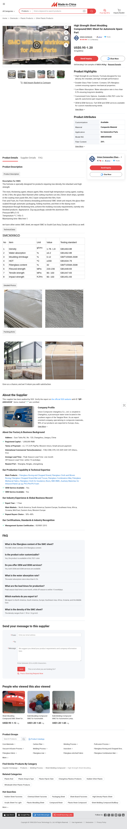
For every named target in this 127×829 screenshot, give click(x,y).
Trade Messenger (42, 815)
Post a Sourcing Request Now (30, 673)
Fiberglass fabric (8, 753)
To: (15, 642)
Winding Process (70, 744)
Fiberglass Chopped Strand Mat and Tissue (29, 478)
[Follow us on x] (109, 815)
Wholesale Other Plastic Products (17, 785)
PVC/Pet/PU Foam (31, 483)
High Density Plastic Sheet (102, 796)
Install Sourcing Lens (64, 815)
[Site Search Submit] (91, 11)
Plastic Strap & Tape (26, 779)
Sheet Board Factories (78, 796)
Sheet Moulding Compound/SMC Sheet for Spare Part (12, 718)
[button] (3, 3)
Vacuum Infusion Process (12, 748)
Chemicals (14, 18)
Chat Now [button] (114, 58)
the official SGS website (61, 399)
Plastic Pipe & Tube (46, 779)
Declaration (89, 822)
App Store (9, 815)
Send (21, 669)
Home (4, 18)
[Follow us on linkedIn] (123, 815)
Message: (12, 648)
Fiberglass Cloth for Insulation (32, 481)
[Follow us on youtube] (116, 815)
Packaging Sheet (58, 796)
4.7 (100, 161)
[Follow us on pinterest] (119, 815)
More (4, 807)
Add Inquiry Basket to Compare (37, 82)
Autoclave (67, 748)
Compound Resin (56, 802)
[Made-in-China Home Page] (63, 4)
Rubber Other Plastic (95, 779)
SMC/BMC (55, 481)
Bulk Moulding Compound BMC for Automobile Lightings (37, 718)
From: (14, 635)
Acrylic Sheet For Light (13, 802)
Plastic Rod (8, 779)
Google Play (24, 815)
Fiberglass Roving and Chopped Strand (35, 475)
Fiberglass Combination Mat (59, 478)
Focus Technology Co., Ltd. (46, 822)
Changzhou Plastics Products (70, 779)
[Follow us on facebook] (105, 815)
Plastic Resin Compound (77, 802)
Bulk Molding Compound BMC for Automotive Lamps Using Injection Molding (63, 718)
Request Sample (114, 64)
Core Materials (8, 744)
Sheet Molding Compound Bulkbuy (105, 802)
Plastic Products (26, 18)
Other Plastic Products (44, 18)
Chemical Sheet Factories (37, 796)
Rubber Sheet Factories (13, 796)
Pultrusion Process (101, 744)
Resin (48, 481)
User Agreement (77, 822)
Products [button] (25, 11)
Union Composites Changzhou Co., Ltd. (87, 37)
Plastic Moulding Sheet (35, 802)
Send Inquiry (86, 58)
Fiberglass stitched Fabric (73, 753)
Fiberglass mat (38, 753)
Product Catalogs (37, 739)
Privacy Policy (101, 822)
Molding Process (39, 748)
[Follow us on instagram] (112, 815)
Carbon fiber (38, 744)
